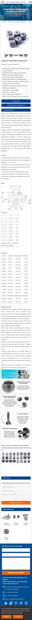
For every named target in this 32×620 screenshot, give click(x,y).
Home (4, 21)
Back (29, 21)
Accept (6, 616)
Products (10, 21)
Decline (18, 616)
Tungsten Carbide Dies (20, 21)
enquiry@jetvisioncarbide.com (17, 599)
